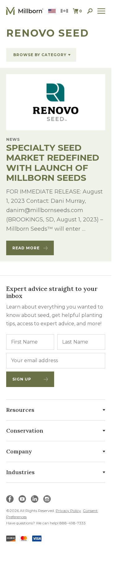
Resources (20, 409)
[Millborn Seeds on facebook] (10, 499)
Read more (26, 248)
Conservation (24, 430)
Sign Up (21, 379)
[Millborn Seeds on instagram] (47, 499)
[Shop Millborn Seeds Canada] (64, 11)
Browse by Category (40, 54)
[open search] (89, 11)
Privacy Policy (68, 510)
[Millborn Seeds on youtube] (22, 499)
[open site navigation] (101, 11)
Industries (20, 472)
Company (19, 451)
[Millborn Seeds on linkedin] (34, 499)
